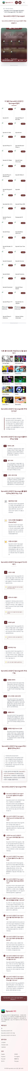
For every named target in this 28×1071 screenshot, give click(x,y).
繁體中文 (16, 1059)
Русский (3, 1059)
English (3, 1054)
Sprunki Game (9, 8)
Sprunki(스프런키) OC (6, 1030)
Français (16, 1061)
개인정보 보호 (4, 1044)
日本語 (16, 1054)
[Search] (16, 2)
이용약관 (3, 1047)
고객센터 (3, 1042)
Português (17, 1056)
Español (3, 1056)
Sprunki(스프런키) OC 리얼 (8, 1033)
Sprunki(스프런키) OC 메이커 (8, 1035)
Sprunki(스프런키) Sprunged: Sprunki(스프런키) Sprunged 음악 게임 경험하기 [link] (14, 11)
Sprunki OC (7, 775)
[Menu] (24, 2)
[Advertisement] (14, 80)
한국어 (3, 1061)
